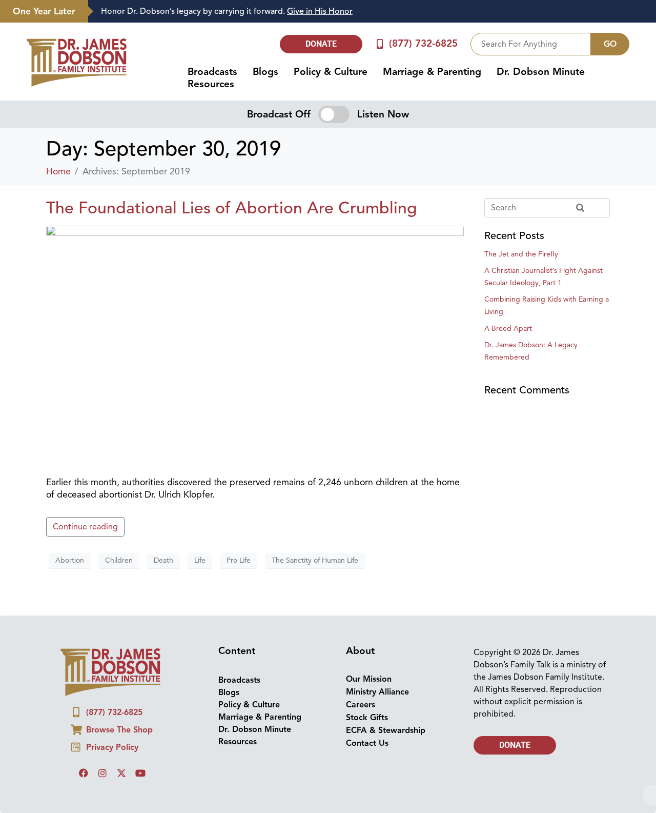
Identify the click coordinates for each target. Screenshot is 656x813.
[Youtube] (140, 773)
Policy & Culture (330, 72)
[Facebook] (83, 773)
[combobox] (530, 44)
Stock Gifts (367, 717)
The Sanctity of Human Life (315, 560)
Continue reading (85, 527)
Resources (211, 84)
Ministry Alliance (377, 692)
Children (119, 560)
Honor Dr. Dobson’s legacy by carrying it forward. (227, 11)
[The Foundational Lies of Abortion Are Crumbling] (255, 345)
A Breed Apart (508, 328)
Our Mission (369, 679)
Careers (360, 705)
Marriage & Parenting (432, 72)
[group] (367, 11)
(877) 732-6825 (423, 43)
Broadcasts (212, 72)
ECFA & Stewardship (385, 730)
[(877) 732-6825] (380, 44)
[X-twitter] (121, 773)
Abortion (69, 560)
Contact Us (367, 743)
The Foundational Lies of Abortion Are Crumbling (231, 207)
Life (200, 560)
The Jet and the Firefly (521, 254)
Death (163, 560)
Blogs (265, 72)
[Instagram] (102, 773)
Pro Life (239, 560)
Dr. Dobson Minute (541, 72)
